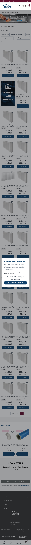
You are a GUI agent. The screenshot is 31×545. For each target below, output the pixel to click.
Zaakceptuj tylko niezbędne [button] (15, 276)
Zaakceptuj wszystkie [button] (15, 283)
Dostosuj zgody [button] (15, 279)
